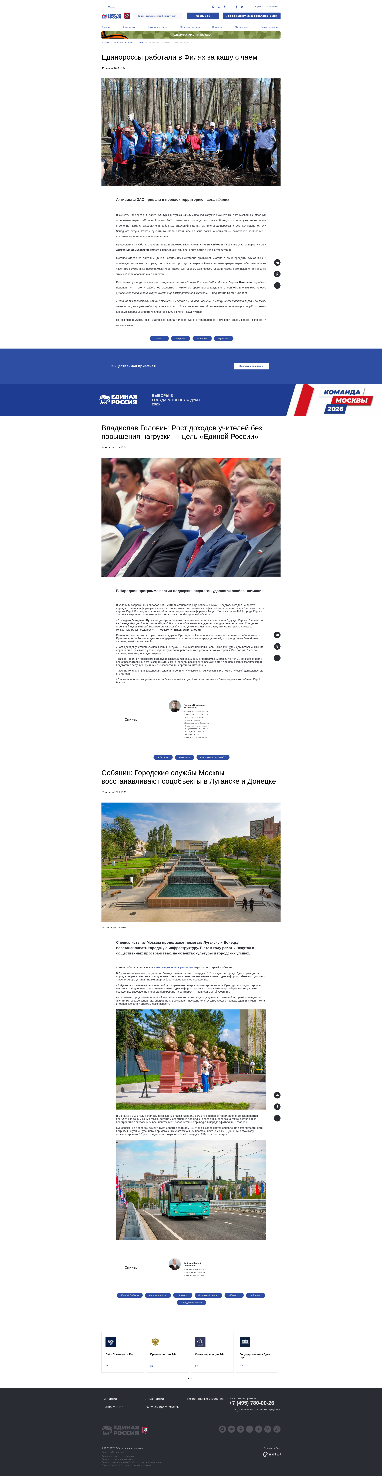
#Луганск (234, 1295)
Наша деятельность (157, 27)
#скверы (183, 1295)
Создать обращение (251, 366)
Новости (140, 43)
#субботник (223, 338)
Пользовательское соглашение (118, 1456)
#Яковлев (202, 338)
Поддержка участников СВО (191, 35)
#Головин (163, 757)
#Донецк (255, 1295)
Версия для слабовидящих (266, 7)
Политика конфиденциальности (118, 1459)
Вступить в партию (270, 27)
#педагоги (184, 757)
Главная (105, 43)
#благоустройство (158, 1295)
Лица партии (129, 27)
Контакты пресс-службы (162, 1407)
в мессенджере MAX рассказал (173, 967)
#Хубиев (180, 338)
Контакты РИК (113, 1407)
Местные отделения (190, 27)
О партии (106, 27)
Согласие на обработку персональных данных (126, 1465)
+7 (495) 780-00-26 (251, 1403)
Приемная (217, 27)
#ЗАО (159, 338)
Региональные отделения (205, 1398)
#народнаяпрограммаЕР (213, 757)
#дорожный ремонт (208, 1295)
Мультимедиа (241, 27)
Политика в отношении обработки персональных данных (132, 1462)
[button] (188, 1378)
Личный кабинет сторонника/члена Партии (251, 15)
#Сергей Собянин (130, 1295)
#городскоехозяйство (191, 1302)
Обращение (203, 15)
